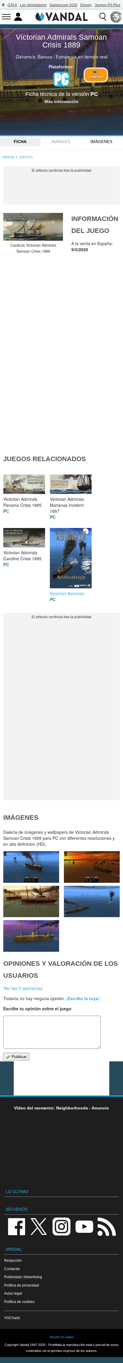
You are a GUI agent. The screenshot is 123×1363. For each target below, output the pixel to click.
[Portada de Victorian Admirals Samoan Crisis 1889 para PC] (33, 227)
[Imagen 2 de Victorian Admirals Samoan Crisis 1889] (31, 935)
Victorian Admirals (67, 593)
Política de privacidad (21, 1285)
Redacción (13, 1260)
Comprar (96, 77)
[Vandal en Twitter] (38, 1226)
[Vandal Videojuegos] (61, 16)
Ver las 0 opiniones (23, 988)
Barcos (45, 56)
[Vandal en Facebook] (16, 1226)
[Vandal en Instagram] (61, 1226)
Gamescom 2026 (63, 5)
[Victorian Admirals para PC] (71, 557)
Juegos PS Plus (107, 5)
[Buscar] (102, 16)
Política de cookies (19, 1302)
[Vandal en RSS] (106, 1226)
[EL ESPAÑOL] (116, 17)
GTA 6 (12, 5)
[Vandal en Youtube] (84, 1226)
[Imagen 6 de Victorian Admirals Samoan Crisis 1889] (31, 866)
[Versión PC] (61, 79)
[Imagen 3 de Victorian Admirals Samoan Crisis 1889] (92, 901)
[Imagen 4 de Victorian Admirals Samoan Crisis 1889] (31, 901)
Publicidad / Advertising (23, 1277)
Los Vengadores (33, 5)
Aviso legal (13, 1293)
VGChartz (12, 1318)
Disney (86, 5)
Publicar (18, 1056)
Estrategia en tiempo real (81, 56)
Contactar (12, 1269)
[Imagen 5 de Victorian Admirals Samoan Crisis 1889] (92, 866)
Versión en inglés (61, 1337)
